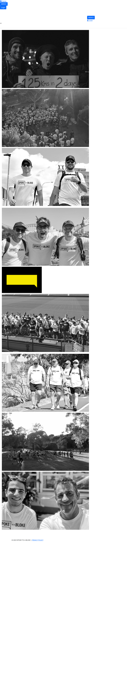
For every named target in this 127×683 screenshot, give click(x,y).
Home (4, 1)
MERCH (3, 4)
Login (3, 7)
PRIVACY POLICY (37, 540)
